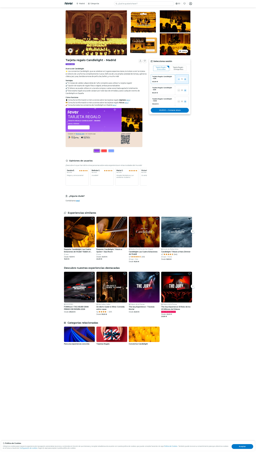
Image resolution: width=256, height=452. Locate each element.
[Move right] (193, 231)
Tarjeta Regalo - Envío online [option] (161, 68)
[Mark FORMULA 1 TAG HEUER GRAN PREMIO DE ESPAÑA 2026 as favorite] (92, 274)
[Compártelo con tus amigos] (140, 61)
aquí (128, 100)
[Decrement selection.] (178, 79)
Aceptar (242, 446)
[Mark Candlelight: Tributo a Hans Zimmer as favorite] (189, 218)
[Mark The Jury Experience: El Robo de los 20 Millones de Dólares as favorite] (189, 274)
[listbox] (170, 68)
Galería (184, 51)
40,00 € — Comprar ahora (169, 110)
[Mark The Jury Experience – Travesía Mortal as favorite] (157, 274)
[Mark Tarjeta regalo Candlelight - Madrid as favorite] (145, 61)
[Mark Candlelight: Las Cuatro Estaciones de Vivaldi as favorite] (157, 218)
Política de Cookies (170, 446)
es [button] (179, 3)
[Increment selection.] (185, 79)
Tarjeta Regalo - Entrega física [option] (178, 68)
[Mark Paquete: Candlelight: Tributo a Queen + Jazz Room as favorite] (124, 218)
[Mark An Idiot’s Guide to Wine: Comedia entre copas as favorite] (124, 274)
